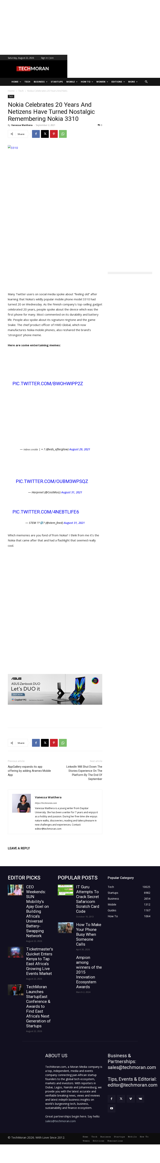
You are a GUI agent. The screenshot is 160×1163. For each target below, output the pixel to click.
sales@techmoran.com (60, 1121)
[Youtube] (111, 1108)
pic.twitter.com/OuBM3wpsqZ (52, 481)
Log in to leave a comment (25, 855)
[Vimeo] (130, 1099)
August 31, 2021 (71, 492)
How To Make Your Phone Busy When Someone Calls (88, 934)
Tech (11, 96)
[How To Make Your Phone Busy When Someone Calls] (65, 927)
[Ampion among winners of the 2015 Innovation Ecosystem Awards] (65, 960)
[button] (146, 82)
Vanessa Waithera (22, 125)
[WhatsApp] (63, 134)
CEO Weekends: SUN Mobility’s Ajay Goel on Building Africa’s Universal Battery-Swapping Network (37, 911)
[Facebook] (36, 134)
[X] (45, 134)
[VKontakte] (140, 1099)
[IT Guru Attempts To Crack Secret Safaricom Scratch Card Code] (65, 890)
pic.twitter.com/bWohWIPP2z (47, 383)
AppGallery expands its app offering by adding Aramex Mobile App (29, 771)
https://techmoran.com (46, 802)
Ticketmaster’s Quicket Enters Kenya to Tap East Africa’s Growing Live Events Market (39, 961)
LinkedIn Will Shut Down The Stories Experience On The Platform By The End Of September (84, 773)
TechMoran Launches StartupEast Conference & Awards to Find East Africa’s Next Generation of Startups (38, 1006)
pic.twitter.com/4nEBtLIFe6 (45, 512)
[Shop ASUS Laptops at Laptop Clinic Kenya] (55, 689)
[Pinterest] (54, 134)
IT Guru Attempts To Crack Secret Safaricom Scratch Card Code (87, 899)
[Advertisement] (80, 27)
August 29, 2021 (79, 449)
